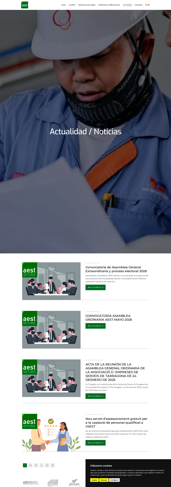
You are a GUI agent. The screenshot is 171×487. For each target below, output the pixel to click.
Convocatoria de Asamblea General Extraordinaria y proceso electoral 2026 (116, 269)
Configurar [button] (114, 480)
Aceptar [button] (94, 480)
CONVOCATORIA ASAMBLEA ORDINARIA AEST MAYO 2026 (109, 318)
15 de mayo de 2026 (93, 263)
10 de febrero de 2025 (94, 360)
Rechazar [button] (104, 480)
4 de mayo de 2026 (93, 311)
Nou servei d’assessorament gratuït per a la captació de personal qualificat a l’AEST (116, 422)
